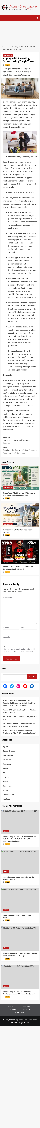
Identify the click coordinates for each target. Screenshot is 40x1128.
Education (7, 760)
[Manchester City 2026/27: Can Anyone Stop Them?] (20, 900)
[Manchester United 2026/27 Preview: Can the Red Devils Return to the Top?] (20, 938)
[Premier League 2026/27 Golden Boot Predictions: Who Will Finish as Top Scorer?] (20, 977)
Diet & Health (8, 55)
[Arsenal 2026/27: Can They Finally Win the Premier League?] (20, 862)
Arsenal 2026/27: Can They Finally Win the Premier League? (19, 711)
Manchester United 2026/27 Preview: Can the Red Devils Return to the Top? (19, 725)
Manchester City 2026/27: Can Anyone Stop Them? (20, 718)
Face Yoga (7, 764)
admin (7, 65)
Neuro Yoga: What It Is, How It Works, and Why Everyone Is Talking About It (19, 494)
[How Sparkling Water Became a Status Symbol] (20, 515)
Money (5, 773)
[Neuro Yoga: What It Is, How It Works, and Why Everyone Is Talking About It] (20, 478)
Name (6, 627)
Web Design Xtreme (21, 1022)
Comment (7, 598)
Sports (5, 781)
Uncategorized (8, 795)
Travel (5, 790)
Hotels (5, 768)
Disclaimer (12, 1009)
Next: (20, 450)
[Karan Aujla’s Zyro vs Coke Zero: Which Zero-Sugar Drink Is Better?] (20, 552)
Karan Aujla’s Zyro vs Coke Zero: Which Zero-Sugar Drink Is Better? (18, 567)
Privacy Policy (20, 1012)
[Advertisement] (20, 32)
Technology (7, 786)
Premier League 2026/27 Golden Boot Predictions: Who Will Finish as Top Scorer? (19, 731)
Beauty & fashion (9, 751)
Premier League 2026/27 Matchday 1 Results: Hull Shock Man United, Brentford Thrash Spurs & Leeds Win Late (19, 703)
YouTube (6, 799)
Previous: (17, 440)
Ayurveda (6, 747)
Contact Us (26, 1007)
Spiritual (6, 777)
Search (4, 668)
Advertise (26, 1009)
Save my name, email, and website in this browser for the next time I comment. (19, 650)
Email (23, 627)
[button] (3, 17)
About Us (11, 1007)
